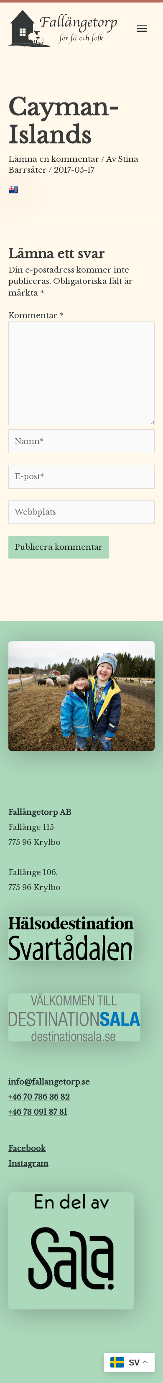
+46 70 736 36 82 (39, 1097)
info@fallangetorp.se (49, 1082)
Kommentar (36, 315)
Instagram (28, 1163)
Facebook (27, 1148)
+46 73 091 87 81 (37, 1112)
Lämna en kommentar (53, 159)
